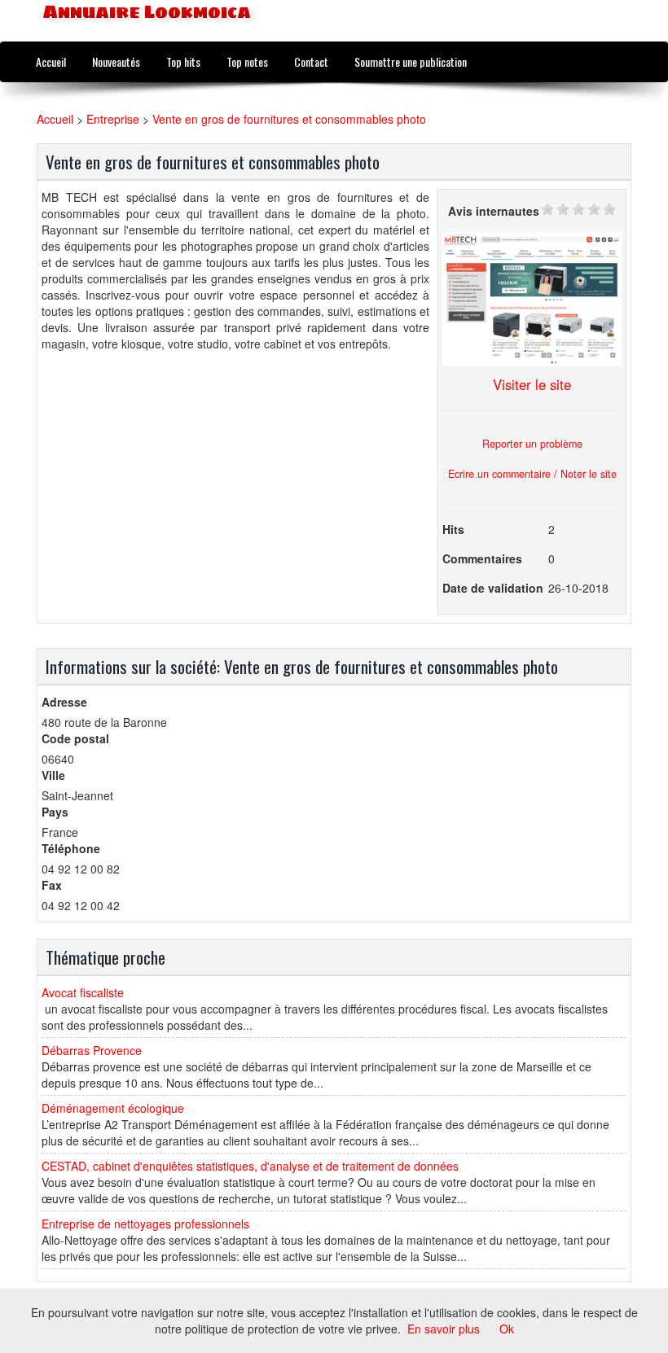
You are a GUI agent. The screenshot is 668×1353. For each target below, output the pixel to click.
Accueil (51, 61)
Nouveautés (116, 61)
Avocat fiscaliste (83, 992)
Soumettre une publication (410, 61)
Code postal (75, 738)
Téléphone (71, 848)
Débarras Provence (92, 1050)
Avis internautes (493, 211)
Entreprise (112, 119)
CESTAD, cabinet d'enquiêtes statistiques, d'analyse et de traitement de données (250, 1166)
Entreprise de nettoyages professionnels (145, 1223)
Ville (53, 775)
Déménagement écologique (113, 1108)
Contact (311, 61)
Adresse (64, 702)
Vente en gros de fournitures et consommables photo (289, 119)
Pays (55, 811)
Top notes (247, 61)
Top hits (183, 61)
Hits (453, 529)
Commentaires (482, 558)
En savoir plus (443, 1328)
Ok (506, 1328)
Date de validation (492, 588)
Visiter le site (532, 384)
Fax (52, 885)
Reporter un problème (532, 443)
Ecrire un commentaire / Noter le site (532, 473)
